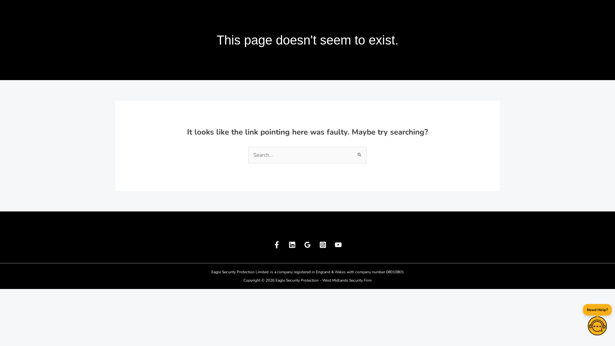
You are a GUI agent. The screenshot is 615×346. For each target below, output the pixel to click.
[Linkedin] (292, 244)
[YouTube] (338, 244)
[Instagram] (322, 244)
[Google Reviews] (307, 244)
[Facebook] (276, 244)
